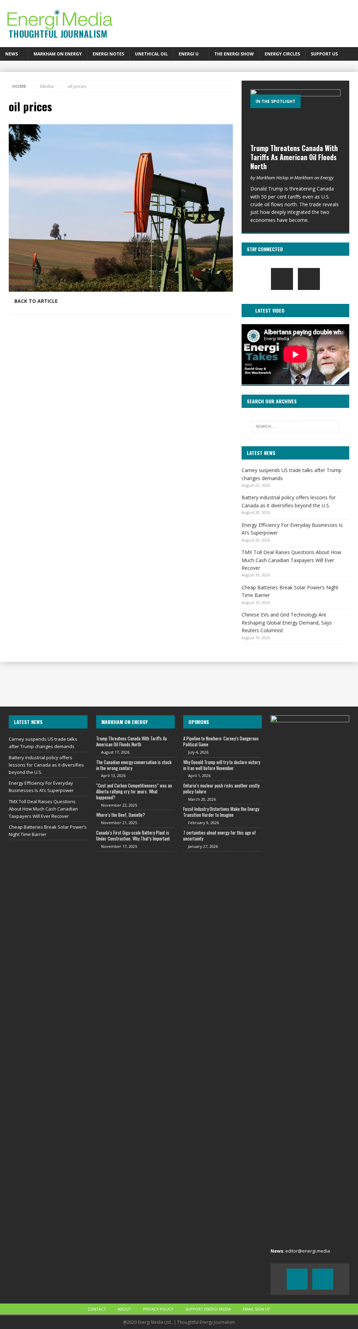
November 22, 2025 (119, 805)
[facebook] (282, 279)
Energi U (189, 54)
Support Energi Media (208, 1309)
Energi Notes (108, 54)
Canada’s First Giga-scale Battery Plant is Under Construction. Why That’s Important (133, 835)
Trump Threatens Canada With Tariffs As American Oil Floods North (294, 157)
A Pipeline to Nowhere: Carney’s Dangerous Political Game (221, 741)
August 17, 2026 (115, 752)
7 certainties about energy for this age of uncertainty (219, 835)
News (11, 54)
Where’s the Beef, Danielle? (120, 814)
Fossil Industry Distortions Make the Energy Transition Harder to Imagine (221, 811)
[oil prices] (121, 287)
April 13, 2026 (113, 775)
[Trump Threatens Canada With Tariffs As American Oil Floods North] (295, 114)
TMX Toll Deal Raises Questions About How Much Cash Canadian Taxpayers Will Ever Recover (291, 560)
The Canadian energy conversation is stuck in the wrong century (134, 765)
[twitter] (309, 279)
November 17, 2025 (119, 846)
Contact (97, 1309)
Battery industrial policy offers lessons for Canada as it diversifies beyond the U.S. (46, 764)
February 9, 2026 (203, 822)
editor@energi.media (307, 1251)
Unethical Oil (151, 54)
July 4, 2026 (198, 752)
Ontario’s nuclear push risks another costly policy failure (221, 788)
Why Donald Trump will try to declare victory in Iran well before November (221, 765)
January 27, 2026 (203, 846)
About (124, 1309)
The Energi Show (234, 54)
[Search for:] (295, 426)
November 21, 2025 (119, 822)
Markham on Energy (58, 54)
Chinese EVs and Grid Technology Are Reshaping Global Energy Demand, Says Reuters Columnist (287, 622)
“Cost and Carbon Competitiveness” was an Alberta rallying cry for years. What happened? (134, 791)
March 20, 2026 (202, 799)
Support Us (324, 54)
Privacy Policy (158, 1309)
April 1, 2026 (199, 775)
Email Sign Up (256, 1309)
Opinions (198, 721)
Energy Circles (282, 54)
